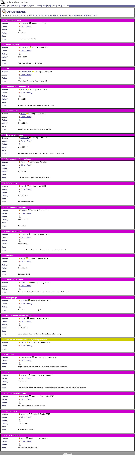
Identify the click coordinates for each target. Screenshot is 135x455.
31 (67, 15)
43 (96, 15)
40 (89, 15)
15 (29, 15)
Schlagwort (29, 6)
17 (33, 15)
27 (58, 15)
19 (38, 15)
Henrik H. (23, 89)
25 (53, 15)
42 (94, 15)
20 (41, 15)
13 (24, 15)
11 (19, 15)
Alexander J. (24, 47)
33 (72, 15)
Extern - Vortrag (26, 93)
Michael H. (24, 300)
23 (48, 15)
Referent (3, 6)
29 (62, 15)
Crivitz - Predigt (26, 26)
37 (82, 15)
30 (65, 15)
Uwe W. (23, 114)
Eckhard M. (24, 23)
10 (17, 15)
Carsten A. (24, 234)
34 (74, 15)
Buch (22, 6)
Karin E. (23, 342)
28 (60, 15)
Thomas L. (24, 210)
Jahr (44, 6)
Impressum (67, 454)
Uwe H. (23, 438)
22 (46, 15)
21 (43, 15)
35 (77, 15)
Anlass (38, 6)
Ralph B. (23, 318)
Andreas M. (24, 283)
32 (70, 15)
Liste (59, 6)
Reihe (53, 6)
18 (36, 15)
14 (26, 15)
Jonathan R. (24, 138)
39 (86, 15)
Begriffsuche (13, 6)
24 (50, 15)
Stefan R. (23, 162)
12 (21, 15)
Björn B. (23, 186)
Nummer (65, 6)
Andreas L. (24, 375)
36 (79, 15)
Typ (48, 6)
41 (91, 15)
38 (84, 15)
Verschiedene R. (26, 72)
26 (55, 15)
